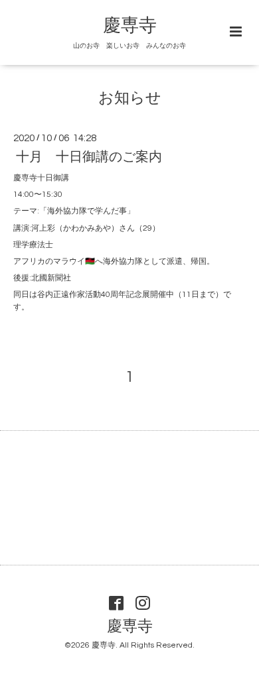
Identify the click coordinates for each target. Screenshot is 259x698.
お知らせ (129, 98)
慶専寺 (130, 26)
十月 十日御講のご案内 (89, 157)
